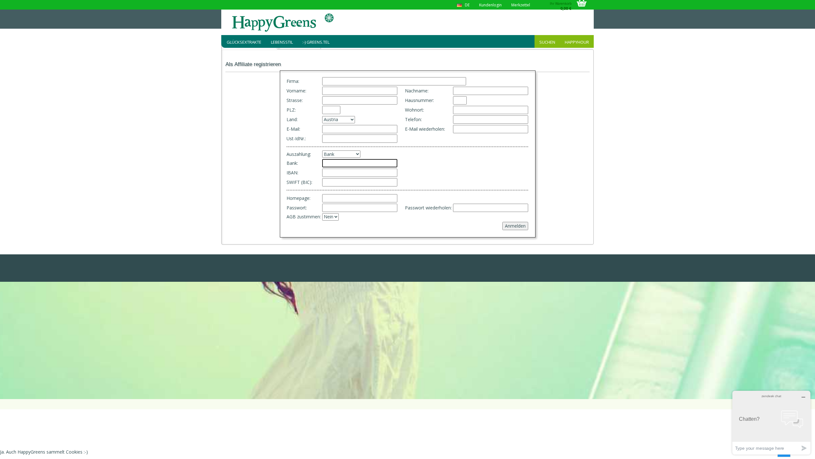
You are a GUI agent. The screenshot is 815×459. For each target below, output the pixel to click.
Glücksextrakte (244, 42)
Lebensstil (282, 42)
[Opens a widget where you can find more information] (771, 422)
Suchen (547, 42)
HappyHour (577, 42)
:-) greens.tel (316, 42)
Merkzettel (520, 5)
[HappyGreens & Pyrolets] (283, 22)
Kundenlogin (490, 5)
